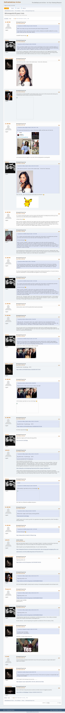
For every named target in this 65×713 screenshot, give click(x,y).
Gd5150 (7, 90)
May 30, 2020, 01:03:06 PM (20, 380)
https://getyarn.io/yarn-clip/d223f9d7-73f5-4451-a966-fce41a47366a (30, 681)
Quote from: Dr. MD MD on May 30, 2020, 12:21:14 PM (27, 338)
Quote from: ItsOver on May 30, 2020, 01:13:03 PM (27, 510)
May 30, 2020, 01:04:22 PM (20, 418)
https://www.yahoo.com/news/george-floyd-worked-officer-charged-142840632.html (33, 468)
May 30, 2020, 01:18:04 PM (20, 508)
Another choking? (19, 540)
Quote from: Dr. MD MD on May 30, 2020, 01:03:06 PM (27, 485)
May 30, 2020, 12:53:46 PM (20, 336)
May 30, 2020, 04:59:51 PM (20, 657)
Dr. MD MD (7, 22)
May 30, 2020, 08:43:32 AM (20, 23)
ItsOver (7, 40)
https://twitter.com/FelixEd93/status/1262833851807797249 (28, 369)
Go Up (5, 697)
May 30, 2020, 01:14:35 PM (20, 480)
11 (22, 18)
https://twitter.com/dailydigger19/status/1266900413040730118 (29, 692)
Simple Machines (11, 710)
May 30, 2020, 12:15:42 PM (20, 278)
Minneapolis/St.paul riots (21, 22)
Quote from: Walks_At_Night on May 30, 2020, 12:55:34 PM (28, 421)
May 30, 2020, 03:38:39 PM (20, 626)
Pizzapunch (8, 589)
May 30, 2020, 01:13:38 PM (20, 451)
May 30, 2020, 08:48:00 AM (20, 41)
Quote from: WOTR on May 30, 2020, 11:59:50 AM (26, 261)
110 (28, 18)
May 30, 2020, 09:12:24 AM (20, 59)
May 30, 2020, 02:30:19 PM (20, 541)
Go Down (6, 18)
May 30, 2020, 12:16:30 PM (20, 304)
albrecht (7, 450)
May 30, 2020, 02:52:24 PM (20, 573)
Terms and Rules (55, 710)
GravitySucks (8, 686)
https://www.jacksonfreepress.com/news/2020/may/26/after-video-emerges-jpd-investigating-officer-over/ (37, 549)
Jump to (44, 702)
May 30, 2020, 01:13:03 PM (20, 435)
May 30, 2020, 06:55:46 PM (20, 687)
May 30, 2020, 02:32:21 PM (20, 557)
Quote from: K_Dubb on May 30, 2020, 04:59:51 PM (27, 672)
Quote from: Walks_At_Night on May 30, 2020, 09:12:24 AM (28, 165)
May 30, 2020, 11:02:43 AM (20, 163)
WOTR (6, 230)
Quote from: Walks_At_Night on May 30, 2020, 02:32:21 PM (28, 575)
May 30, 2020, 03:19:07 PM (20, 607)
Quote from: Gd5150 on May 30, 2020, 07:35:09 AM (27, 44)
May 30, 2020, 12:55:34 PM (20, 365)
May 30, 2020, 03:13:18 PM (20, 590)
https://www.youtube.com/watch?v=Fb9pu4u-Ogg (26, 535)
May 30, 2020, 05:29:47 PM (20, 669)
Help (51, 710)
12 (24, 18)
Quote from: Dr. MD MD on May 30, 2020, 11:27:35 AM (27, 233)
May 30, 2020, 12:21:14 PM (20, 316)
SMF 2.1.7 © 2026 (6, 710)
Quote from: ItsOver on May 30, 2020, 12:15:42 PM (27, 319)
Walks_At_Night (9, 58)
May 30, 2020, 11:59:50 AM (20, 231)
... (26, 18)
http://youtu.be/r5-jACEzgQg (22, 440)
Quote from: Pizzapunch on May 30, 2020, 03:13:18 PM (27, 629)
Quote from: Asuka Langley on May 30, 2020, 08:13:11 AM (28, 127)
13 (25, 18)
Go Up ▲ (60, 710)
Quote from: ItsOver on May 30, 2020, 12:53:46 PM (27, 383)
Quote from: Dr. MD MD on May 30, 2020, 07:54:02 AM (27, 25)
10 (21, 18)
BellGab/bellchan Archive (12, 2)
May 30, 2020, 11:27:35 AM (20, 213)
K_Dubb (7, 656)
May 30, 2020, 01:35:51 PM (20, 526)
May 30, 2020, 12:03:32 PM (20, 259)
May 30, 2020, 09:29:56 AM (20, 91)
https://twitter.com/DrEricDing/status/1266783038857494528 (28, 562)
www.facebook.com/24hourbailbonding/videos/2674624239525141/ (29, 551)
